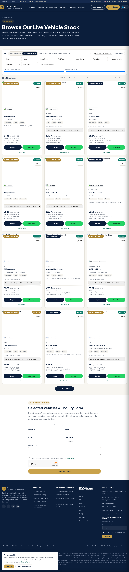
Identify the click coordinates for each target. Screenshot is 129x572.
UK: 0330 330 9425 (108, 503)
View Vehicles (98, 7)
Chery (81, 503)
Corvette (82, 507)
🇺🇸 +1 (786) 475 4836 (110, 1)
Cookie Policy (36, 546)
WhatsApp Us (122, 1)
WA (18, 506)
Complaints (50, 546)
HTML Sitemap (7, 546)
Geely (81, 514)
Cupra (81, 510)
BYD (80, 500)
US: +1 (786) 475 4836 (109, 507)
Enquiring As (69, 437)
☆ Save (38, 87)
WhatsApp (31, 147)
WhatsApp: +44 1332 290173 (112, 510)
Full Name (31, 429)
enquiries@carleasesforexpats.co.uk (114, 514)
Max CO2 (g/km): (71, 69)
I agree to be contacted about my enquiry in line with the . (53, 458)
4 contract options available (96, 279)
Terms (44, 546)
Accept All (9, 566)
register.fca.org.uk (83, 555)
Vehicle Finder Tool (40, 1)
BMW (81, 496)
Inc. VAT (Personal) (30, 53)
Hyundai (82, 517)
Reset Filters (119, 53)
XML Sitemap (16, 546)
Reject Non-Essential (24, 566)
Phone (30, 437)
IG (8, 506)
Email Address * (106, 525)
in (13, 506)
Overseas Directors (62, 495)
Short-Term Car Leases (40, 498)
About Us (23, 1)
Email (67, 429)
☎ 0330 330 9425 (96, 1)
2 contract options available (96, 126)
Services (32, 7)
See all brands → (84, 521)
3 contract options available (54, 126)
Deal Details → (22, 152)
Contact (30, 1)
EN (124, 7)
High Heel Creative (121, 546)
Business (63, 7)
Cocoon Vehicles (100, 546)
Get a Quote (113, 7)
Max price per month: (13, 69)
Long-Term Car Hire (39, 502)
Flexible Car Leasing (39, 495)
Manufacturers (51, 7)
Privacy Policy (71, 458)
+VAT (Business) (15, 53)
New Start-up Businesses (64, 491)
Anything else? (33, 445)
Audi (80, 493)
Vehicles (40, 7)
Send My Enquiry (64, 471)
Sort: (91, 53)
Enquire (12, 147)
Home (4, 17)
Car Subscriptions (39, 491)
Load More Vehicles (64, 389)
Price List (72, 7)
